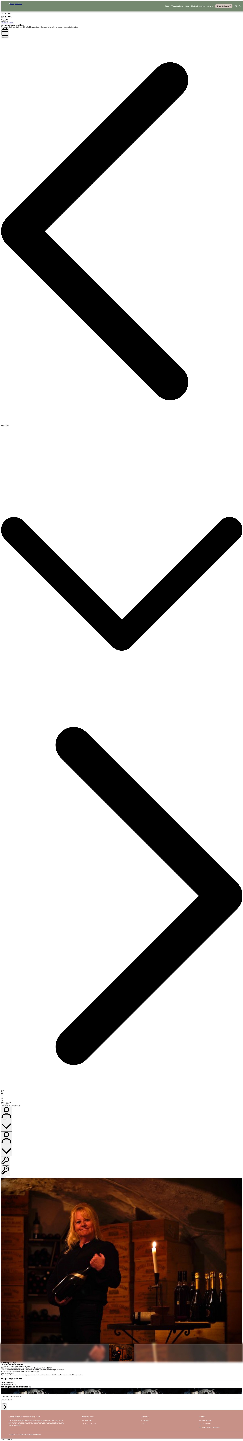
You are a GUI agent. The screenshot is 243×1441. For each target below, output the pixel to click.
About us (210, 6)
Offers (167, 6)
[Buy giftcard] (236, 6)
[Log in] (240, 6)
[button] (121, 231)
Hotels (187, 6)
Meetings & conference (198, 6)
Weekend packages (177, 6)
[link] (121, 1391)
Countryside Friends (223, 6)
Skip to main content (7, 23)
